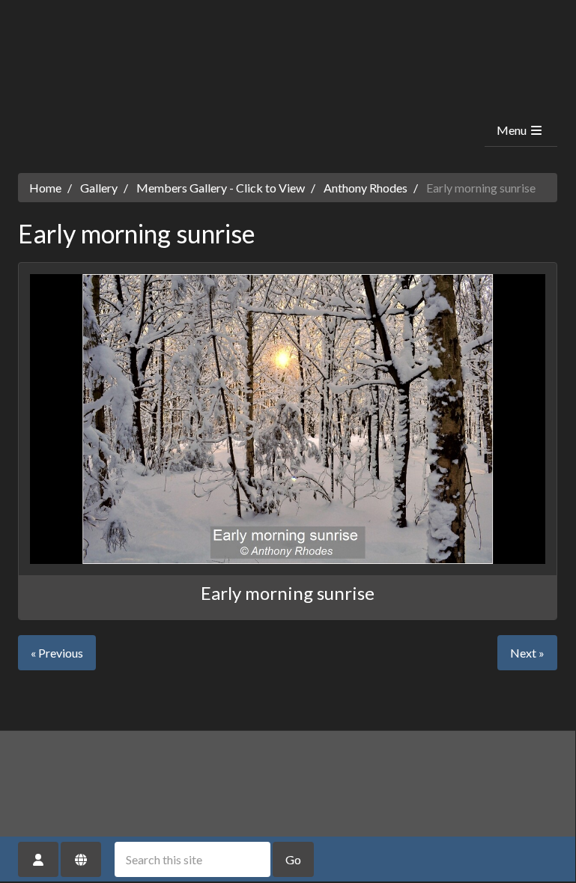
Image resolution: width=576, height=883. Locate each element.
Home (45, 187)
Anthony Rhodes (365, 187)
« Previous (57, 653)
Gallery (99, 187)
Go (293, 859)
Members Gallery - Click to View (220, 187)
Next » (527, 653)
